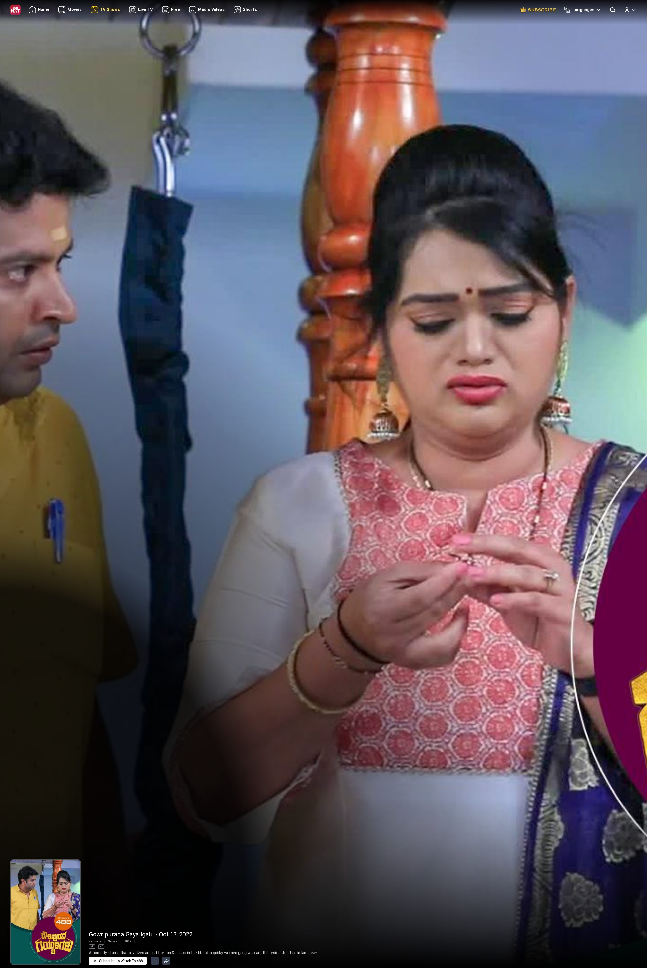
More (314, 953)
